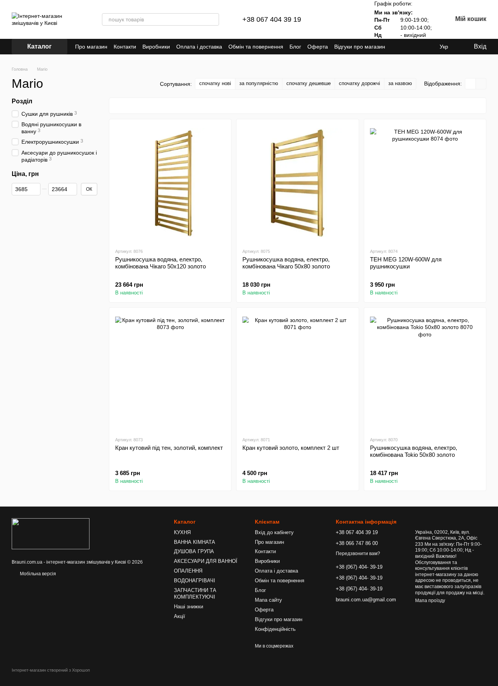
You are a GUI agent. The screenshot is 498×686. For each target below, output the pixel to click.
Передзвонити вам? (358, 553)
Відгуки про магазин (359, 47)
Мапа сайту (268, 600)
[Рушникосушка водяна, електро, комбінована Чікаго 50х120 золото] (170, 183)
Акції (179, 616)
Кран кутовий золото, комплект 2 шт (290, 447)
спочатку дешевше (308, 83)
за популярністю (258, 83)
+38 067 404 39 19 (271, 19)
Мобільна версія (37, 573)
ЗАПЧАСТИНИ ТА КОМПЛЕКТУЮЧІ (195, 593)
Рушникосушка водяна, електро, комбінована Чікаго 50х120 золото (160, 263)
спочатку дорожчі (359, 83)
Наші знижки (188, 606)
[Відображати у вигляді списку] (481, 83)
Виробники (156, 47)
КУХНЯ (182, 532)
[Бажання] (351, 19)
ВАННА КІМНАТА (194, 542)
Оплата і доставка (199, 47)
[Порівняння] (330, 19)
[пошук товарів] (213, 19)
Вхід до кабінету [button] (274, 532)
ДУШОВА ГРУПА (194, 551)
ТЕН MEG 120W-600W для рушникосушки (406, 263)
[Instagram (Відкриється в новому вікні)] (399, 47)
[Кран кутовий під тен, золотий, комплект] (170, 371)
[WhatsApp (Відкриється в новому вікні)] (427, 47)
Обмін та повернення (255, 47)
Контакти (125, 47)
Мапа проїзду (430, 600)
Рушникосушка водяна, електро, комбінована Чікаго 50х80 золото (286, 263)
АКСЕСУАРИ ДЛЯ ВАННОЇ (205, 561)
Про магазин (91, 47)
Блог (295, 47)
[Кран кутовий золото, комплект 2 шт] (297, 371)
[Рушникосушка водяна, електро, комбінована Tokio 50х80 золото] (425, 371)
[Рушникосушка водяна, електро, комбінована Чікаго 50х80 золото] (297, 183)
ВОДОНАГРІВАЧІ (194, 580)
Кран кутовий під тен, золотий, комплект (169, 447)
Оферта (317, 47)
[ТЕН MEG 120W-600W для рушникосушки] (425, 183)
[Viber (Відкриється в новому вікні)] (418, 47)
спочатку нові (215, 83)
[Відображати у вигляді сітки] (470, 83)
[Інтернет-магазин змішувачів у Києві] (50, 533)
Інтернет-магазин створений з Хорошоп (51, 670)
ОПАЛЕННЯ (188, 571)
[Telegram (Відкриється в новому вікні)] (408, 47)
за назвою (400, 83)
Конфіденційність (275, 629)
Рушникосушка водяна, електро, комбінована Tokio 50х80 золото (413, 451)
